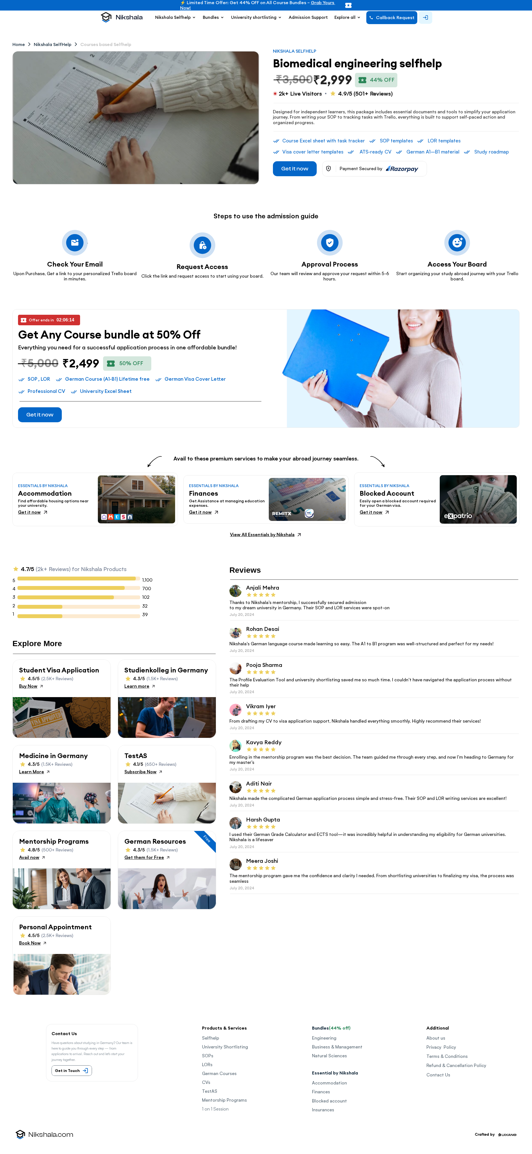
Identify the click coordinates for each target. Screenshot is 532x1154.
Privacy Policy (441, 1047)
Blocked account (329, 1101)
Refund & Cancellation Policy (456, 1065)
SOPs (207, 1055)
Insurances (323, 1109)
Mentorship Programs (224, 1100)
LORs (207, 1064)
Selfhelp (210, 1038)
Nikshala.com (50, 1134)
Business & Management (337, 1047)
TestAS (209, 1091)
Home (18, 44)
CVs (206, 1082)
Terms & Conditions (447, 1056)
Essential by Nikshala (335, 1073)
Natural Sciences (329, 1055)
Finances (321, 1091)
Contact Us (438, 1075)
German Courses (219, 1073)
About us (435, 1038)
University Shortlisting (225, 1047)
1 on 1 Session (215, 1109)
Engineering (324, 1038)
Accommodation (329, 1083)
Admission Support (308, 17)
